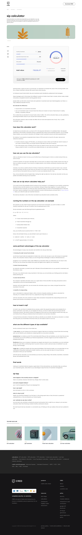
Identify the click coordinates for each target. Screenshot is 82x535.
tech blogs (44, 496)
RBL (17, 466)
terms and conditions (56, 526)
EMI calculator (32, 457)
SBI (59, 464)
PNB (20, 466)
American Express (30, 464)
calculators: (15, 457)
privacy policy (45, 526)
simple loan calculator (56, 459)
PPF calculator (41, 457)
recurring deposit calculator (40, 459)
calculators (13, 9)
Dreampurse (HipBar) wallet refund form (45, 503)
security (62, 496)
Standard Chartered (42, 464)
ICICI (55, 464)
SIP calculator (23, 457)
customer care (64, 488)
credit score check (46, 483)
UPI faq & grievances (63, 511)
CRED (8, 9)
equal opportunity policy (65, 516)
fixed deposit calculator (25, 459)
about (61, 483)
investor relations (64, 499)
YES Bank (25, 466)
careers (62, 486)
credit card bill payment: (18, 464)
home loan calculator (52, 457)
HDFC (51, 464)
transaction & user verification (65, 502)
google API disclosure (63, 507)
